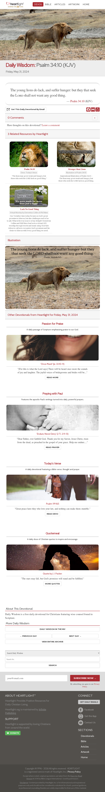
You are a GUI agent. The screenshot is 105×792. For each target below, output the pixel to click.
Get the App (90, 716)
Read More (52, 377)
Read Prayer (52, 447)
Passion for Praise (52, 324)
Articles (59, 4)
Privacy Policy (74, 771)
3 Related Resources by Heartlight (28, 134)
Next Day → (75, 636)
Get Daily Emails (89, 702)
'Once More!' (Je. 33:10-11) (52, 364)
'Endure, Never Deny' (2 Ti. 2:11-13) (53, 433)
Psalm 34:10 (77, 101)
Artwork (74, 4)
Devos (38, 4)
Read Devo (52, 514)
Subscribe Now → (85, 678)
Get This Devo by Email (28, 109)
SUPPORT (12, 719)
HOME (86, 4)
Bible (48, 4)
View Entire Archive (52, 642)
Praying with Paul (53, 393)
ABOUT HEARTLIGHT (20, 696)
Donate (13, 733)
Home (84, 757)
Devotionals (87, 736)
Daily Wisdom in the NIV (52, 629)
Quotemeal (52, 533)
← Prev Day (28, 636)
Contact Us (90, 722)
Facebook (89, 709)
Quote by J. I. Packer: (52, 573)
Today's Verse (52, 463)
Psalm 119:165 (52, 503)
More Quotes (52, 584)
